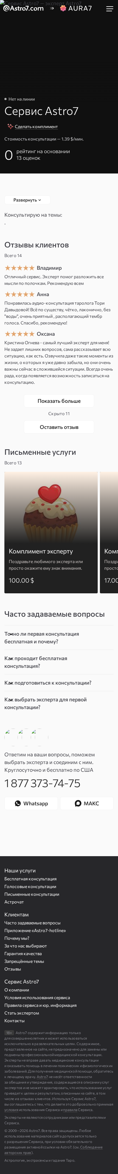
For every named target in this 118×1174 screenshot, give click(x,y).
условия (11, 1109)
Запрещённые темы (24, 961)
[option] (51, 532)
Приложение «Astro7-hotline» (35, 930)
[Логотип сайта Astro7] (26, 9)
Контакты (14, 1020)
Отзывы (12, 968)
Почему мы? (16, 938)
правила (70, 1109)
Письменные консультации (31, 894)
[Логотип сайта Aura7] (75, 9)
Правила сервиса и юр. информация (40, 1005)
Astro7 (42, 1076)
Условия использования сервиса (37, 997)
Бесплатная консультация (30, 878)
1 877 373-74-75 (42, 782)
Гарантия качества (23, 953)
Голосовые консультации (30, 886)
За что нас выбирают (25, 945)
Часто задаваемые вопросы (32, 922)
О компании (16, 989)
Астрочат (14, 901)
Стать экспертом (21, 1012)
